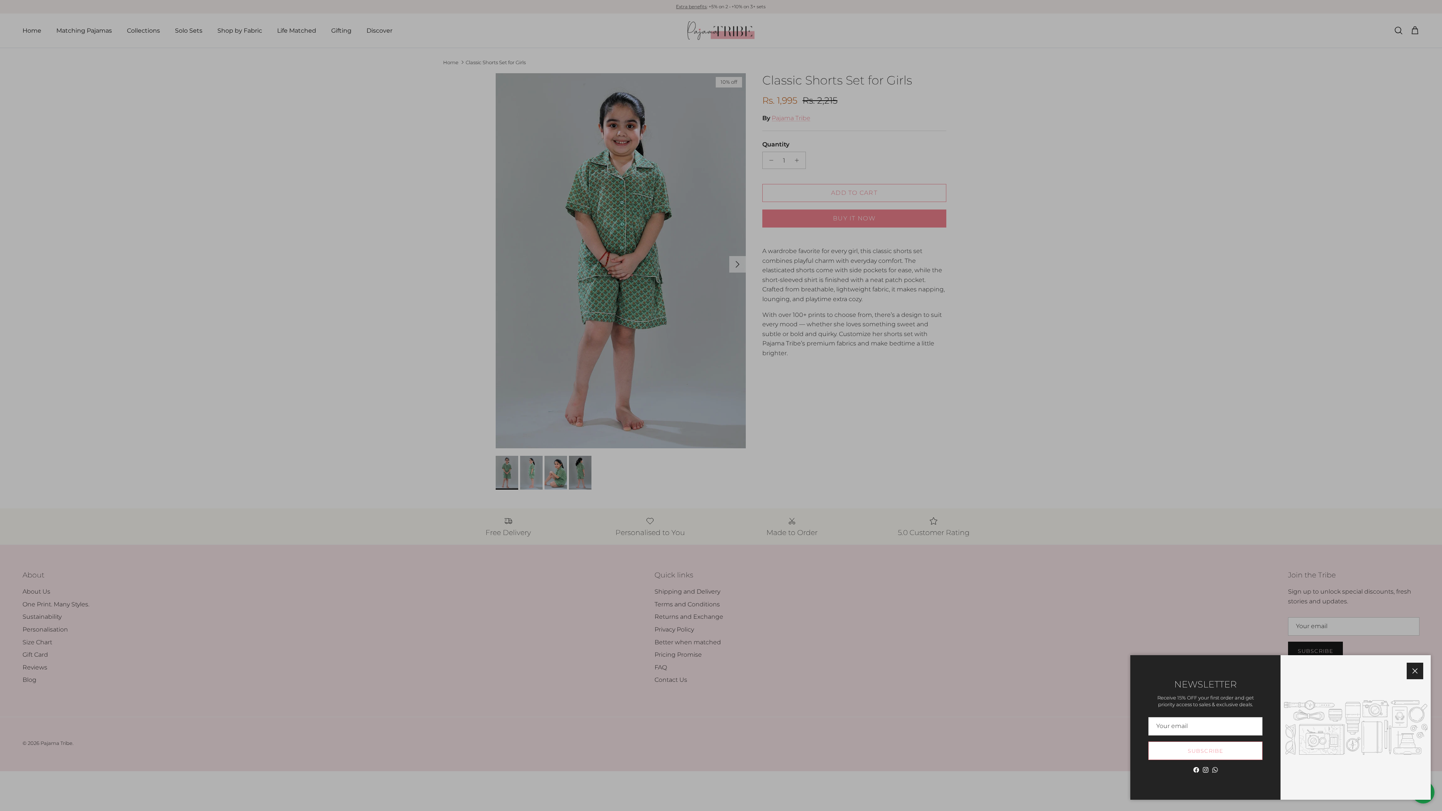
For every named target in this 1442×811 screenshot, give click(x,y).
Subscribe (1205, 751)
